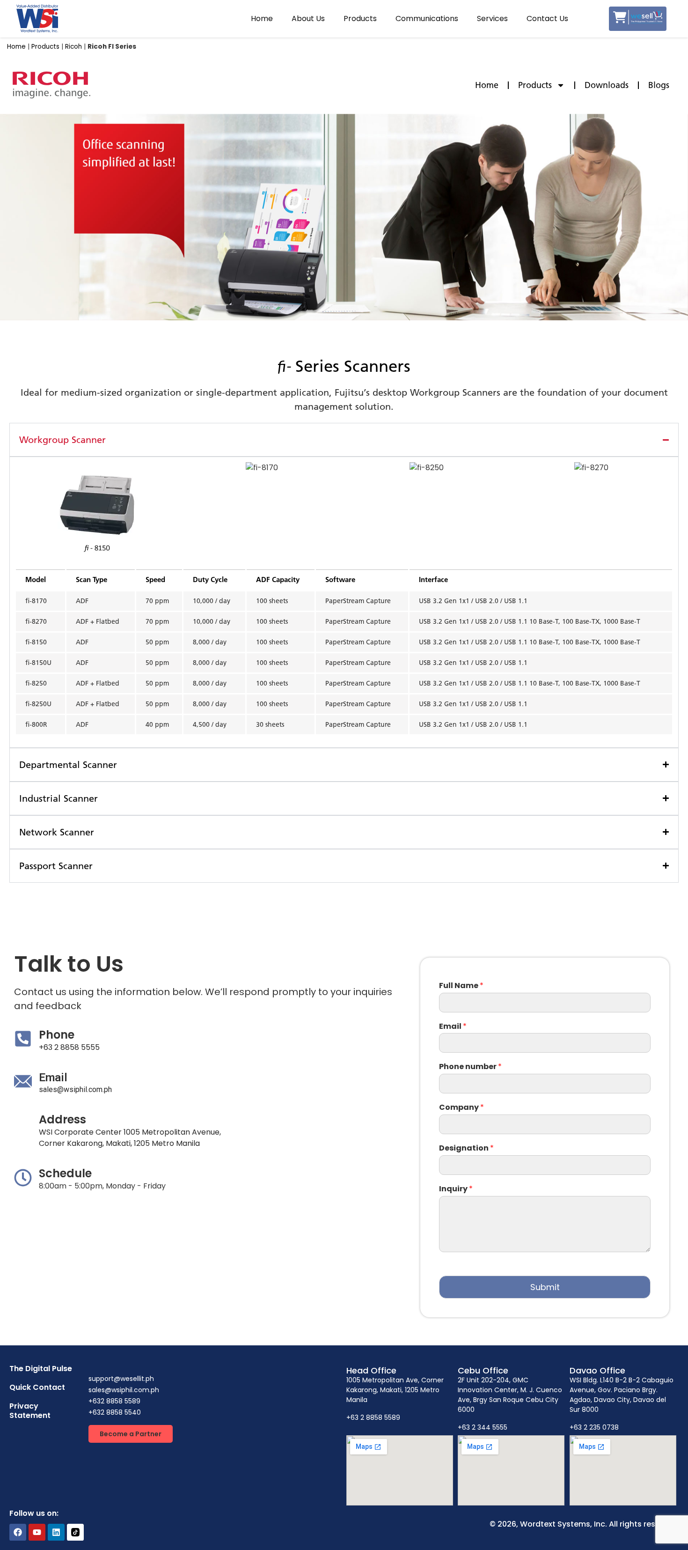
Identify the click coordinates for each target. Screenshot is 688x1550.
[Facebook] (17, 1532)
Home (262, 18)
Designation (466, 1148)
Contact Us (547, 18)
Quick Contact (37, 1387)
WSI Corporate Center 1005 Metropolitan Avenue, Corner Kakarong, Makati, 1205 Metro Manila (130, 1138)
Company (461, 1108)
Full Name (461, 986)
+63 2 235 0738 (594, 1427)
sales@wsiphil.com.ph (75, 1089)
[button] (130, 1434)
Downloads (607, 85)
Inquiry (456, 1189)
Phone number (470, 1067)
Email (453, 1027)
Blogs (658, 85)
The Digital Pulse (40, 1368)
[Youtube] (37, 1532)
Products (360, 18)
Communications (426, 18)
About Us (308, 18)
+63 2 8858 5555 (69, 1047)
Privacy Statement (30, 1411)
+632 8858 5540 (114, 1412)
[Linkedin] (56, 1532)
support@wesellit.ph (121, 1378)
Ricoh (73, 46)
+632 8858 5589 (114, 1401)
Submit (545, 1287)
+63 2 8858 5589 (373, 1417)
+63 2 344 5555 (482, 1427)
